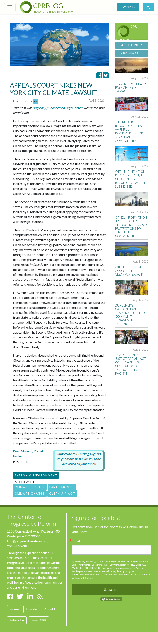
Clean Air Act (62, 493)
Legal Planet (58, 108)
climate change (30, 493)
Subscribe (17, 620)
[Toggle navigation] (10, 7)
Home (14, 609)
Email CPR (38, 620)
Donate (128, 7)
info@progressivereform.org (27, 541)
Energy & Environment (36, 475)
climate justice (30, 487)
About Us (51, 609)
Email (76, 541)
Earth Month (61, 487)
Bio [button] (35, 101)
